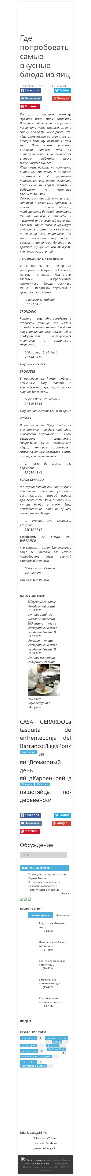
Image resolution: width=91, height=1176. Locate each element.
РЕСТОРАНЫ (58, 86)
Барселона (28, 752)
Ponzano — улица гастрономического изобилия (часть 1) (42, 644)
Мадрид (27, 784)
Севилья (42, 784)
